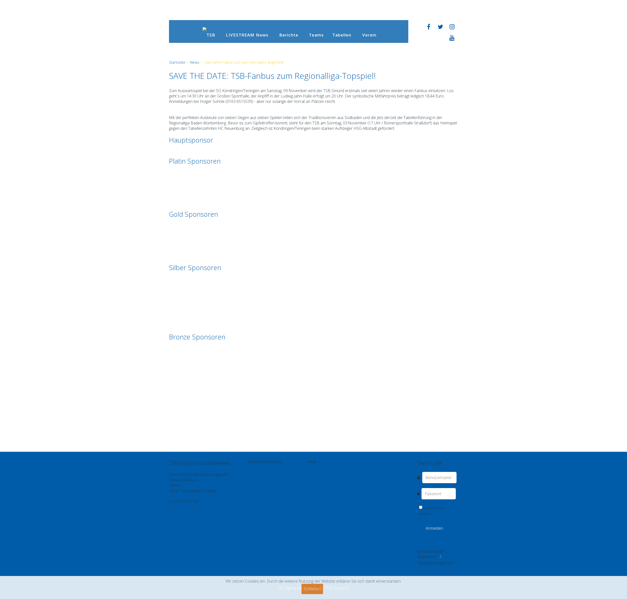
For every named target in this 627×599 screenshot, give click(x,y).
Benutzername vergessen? (430, 554)
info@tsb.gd (179, 507)
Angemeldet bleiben (431, 510)
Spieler (328, 467)
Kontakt (258, 467)
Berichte (288, 35)
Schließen (312, 589)
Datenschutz (295, 467)
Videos (316, 467)
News (262, 35)
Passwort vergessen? (435, 563)
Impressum (274, 467)
